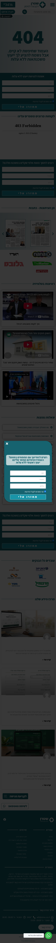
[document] (28, 471)
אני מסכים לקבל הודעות (34, 491)
